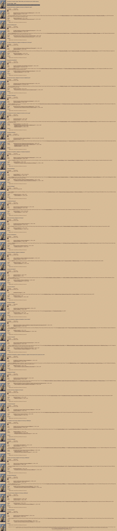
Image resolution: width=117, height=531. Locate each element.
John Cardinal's (57, 529)
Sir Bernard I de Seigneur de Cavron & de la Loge (23, 83)
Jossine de (16, 499)
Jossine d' (75, 294)
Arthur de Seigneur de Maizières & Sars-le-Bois (73, 277)
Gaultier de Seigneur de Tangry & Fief (63, 294)
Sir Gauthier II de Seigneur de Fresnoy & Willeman (72, 395)
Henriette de (16, 84)
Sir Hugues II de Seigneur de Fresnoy (22, 433)
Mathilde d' (96, 33)
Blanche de (17, 126)
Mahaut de (66, 15)
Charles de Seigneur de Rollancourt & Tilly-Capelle (24, 48)
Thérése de (89, 466)
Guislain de (16, 498)
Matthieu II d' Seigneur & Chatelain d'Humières (23, 179)
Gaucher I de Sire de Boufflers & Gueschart (22, 65)
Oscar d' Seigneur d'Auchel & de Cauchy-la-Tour (78, 327)
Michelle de (76, 260)
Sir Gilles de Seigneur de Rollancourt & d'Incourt (84, 15)
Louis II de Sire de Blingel (74, 429)
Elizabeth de (93, 121)
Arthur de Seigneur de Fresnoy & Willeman (22, 463)
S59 (9, 22)
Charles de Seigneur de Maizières (71, 226)
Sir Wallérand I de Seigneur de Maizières (22, 360)
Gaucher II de (17, 118)
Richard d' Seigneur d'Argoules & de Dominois (81, 86)
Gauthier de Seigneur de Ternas (52, 412)
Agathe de (17, 224)
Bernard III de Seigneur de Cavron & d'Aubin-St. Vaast (58, 33)
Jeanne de (96, 86)
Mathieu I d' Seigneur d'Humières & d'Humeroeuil (23, 157)
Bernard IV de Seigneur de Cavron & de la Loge (24, 19)
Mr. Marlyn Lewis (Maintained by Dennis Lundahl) (61, 528)
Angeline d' (16, 259)
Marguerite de (101, 15)
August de (71, 160)
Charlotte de (93, 327)
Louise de (16, 464)
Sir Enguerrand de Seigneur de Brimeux (79, 121)
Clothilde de (79, 160)
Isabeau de (16, 49)
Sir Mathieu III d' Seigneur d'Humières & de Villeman (25, 180)
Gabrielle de (87, 395)
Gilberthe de (104, 345)
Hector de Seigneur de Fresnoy (20, 206)
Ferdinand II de (17, 292)
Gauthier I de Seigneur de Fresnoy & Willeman (23, 426)
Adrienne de (83, 226)
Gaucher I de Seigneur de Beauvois (76, 466)
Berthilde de (17, 145)
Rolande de (16, 361)
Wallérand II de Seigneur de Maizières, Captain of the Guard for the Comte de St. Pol (83, 345)
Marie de (85, 501)
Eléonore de (55, 226)
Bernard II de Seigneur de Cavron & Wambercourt (23, 12)
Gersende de (16, 119)
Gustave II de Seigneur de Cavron (73, 501)
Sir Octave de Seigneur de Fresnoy (21, 223)
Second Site (60, 529)
